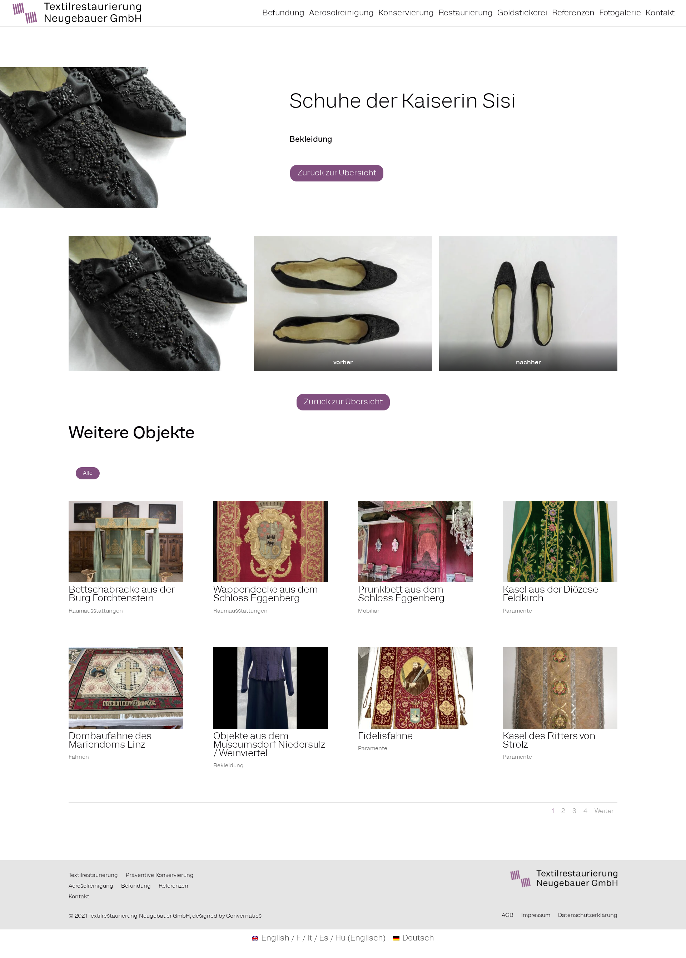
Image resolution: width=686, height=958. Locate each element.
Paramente (517, 611)
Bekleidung (228, 765)
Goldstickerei (522, 14)
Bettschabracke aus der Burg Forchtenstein (121, 594)
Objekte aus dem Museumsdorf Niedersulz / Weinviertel (269, 745)
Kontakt (660, 14)
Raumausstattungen (96, 611)
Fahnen (79, 757)
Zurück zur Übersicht (336, 173)
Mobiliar (368, 611)
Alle (88, 473)
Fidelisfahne (385, 736)
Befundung (283, 14)
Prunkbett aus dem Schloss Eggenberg (401, 594)
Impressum (535, 915)
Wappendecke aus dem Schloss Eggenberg (265, 594)
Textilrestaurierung (93, 875)
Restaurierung (465, 14)
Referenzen (573, 14)
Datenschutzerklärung (587, 915)
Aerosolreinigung (341, 14)
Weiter (604, 811)
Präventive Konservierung (160, 875)
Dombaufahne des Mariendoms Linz (110, 740)
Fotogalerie (620, 14)
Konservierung (406, 14)
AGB (507, 915)
